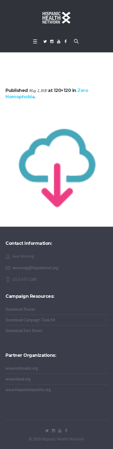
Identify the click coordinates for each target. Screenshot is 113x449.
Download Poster (20, 309)
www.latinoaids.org (21, 368)
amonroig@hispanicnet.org (35, 267)
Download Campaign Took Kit (30, 319)
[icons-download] (56, 165)
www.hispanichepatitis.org (28, 389)
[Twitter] (45, 41)
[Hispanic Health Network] (56, 17)
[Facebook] (65, 41)
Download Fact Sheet (23, 330)
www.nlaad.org (18, 378)
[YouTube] (58, 41)
